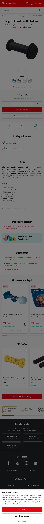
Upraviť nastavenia (22, 516)
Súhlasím (22, 510)
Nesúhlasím (22, 521)
